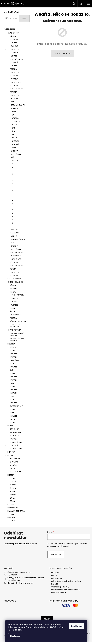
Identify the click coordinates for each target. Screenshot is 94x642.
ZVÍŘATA (14, 151)
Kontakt (54, 584)
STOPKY (10, 514)
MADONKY (15, 229)
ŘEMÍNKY (10, 475)
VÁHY (14, 147)
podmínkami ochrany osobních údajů (67, 545)
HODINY (10, 455)
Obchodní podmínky (60, 587)
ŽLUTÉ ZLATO (16, 49)
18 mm (13, 488)
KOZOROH (16, 121)
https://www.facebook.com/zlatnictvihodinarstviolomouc (25, 579)
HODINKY (11, 344)
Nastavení (15, 636)
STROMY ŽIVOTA (18, 105)
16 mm (13, 485)
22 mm (13, 494)
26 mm (13, 501)
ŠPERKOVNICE (12, 508)
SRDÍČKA (14, 98)
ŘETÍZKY (13, 269)
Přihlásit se (56, 554)
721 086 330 (12, 575)
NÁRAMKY (14, 79)
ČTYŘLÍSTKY (16, 154)
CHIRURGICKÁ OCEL (15, 282)
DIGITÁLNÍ (14, 445)
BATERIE (10, 504)
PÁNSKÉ (14, 350)
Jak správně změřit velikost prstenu (66, 581)
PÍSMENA (14, 161)
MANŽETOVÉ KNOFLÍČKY (15, 325)
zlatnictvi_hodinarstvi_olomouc (21, 583)
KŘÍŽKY (14, 243)
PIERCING (11, 517)
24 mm (13, 498)
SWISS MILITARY (16, 406)
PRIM (12, 412)
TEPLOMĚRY (14, 429)
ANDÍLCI (14, 102)
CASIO (12, 383)
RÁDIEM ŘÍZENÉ (16, 442)
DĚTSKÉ (14, 43)
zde (19, 629)
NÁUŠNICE (14, 36)
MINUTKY (11, 452)
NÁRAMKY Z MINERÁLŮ (16, 511)
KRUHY (13, 308)
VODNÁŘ (15, 144)
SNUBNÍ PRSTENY (14, 330)
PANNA (14, 138)
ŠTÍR (13, 131)
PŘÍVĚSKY (13, 92)
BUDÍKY (10, 426)
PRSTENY (13, 69)
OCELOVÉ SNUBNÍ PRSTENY (17, 334)
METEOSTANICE (16, 432)
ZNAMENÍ (14, 108)
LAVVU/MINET (15, 360)
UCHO (12, 521)
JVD (11, 370)
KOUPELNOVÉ (16, 471)
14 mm (13, 481)
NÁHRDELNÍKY (15, 256)
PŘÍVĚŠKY (13, 288)
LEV (13, 115)
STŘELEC (15, 118)
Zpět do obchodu (62, 53)
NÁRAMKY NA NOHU (18, 321)
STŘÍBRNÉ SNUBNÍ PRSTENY (17, 339)
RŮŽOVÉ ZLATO (17, 59)
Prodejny (55, 572)
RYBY (14, 111)
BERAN (14, 125)
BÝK (13, 128)
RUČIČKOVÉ (14, 435)
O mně (54, 575)
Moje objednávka (58, 592)
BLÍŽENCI (15, 141)
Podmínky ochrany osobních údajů (66, 589)
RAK (13, 134)
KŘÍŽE (13, 157)
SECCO (13, 347)
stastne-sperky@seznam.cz (19, 572)
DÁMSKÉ (14, 46)
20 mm (13, 491)
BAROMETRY (15, 458)
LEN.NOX (13, 396)
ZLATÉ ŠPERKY (13, 33)
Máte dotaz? (56, 578)
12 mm (13, 478)
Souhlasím (76, 626)
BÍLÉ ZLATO (15, 39)
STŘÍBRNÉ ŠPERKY (14, 278)
